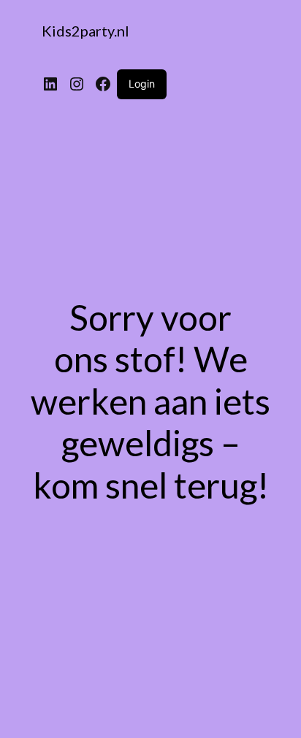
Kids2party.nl (85, 30)
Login (142, 83)
